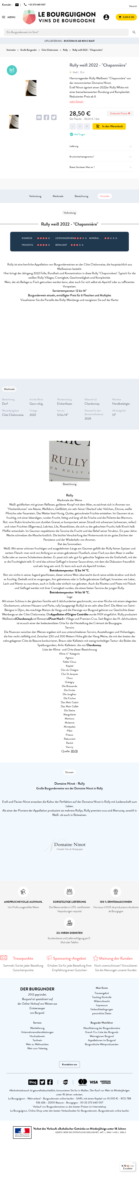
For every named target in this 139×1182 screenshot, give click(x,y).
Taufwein (37, 1040)
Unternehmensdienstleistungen (37, 1032)
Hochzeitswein (37, 1036)
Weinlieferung (37, 1028)
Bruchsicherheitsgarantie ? (82, 156)
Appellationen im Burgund (102, 1040)
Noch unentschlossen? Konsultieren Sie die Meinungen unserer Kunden (115, 967)
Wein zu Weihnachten (37, 1044)
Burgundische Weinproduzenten (101, 1044)
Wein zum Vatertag (37, 1048)
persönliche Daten (101, 1013)
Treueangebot (102, 993)
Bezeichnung (81, 196)
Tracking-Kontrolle (101, 997)
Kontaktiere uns (69, 1064)
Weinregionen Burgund (102, 1036)
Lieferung (74, 146)
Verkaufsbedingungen (101, 1009)
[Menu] (134, 1164)
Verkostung (35, 196)
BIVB (74, 751)
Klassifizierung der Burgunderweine (101, 1028)
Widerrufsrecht (102, 1001)
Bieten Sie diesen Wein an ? (82, 167)
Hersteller (105, 196)
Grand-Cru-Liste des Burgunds (101, 1032)
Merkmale (58, 196)
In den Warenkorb (109, 126)
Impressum (102, 1005)
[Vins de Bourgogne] (59, 17)
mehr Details (76, 102)
